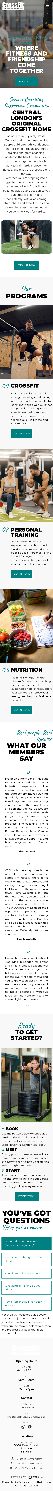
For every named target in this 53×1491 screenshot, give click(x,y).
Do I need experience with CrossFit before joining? (21, 1243)
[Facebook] (30, 1427)
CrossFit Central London (29, 1468)
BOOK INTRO (26, 81)
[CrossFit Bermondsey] (12, 1458)
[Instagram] (23, 1427)
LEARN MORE (22, 433)
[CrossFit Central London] (11, 1468)
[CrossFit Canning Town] (11, 1463)
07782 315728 (26, 1407)
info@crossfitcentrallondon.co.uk (26, 1416)
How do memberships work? (23, 1273)
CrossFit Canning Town (29, 1463)
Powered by (18, 1477)
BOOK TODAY (26, 1196)
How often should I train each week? (23, 1303)
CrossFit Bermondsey (29, 1458)
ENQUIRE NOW (26, 265)
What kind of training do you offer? (23, 1287)
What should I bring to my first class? (24, 1259)
